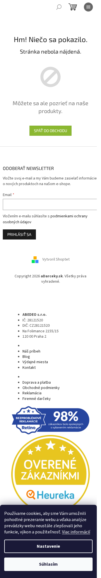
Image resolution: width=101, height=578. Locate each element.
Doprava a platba (36, 382)
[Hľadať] (59, 7)
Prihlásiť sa (19, 234)
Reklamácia (32, 393)
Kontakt (29, 367)
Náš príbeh (31, 351)
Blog (26, 357)
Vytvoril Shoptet (56, 259)
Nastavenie (48, 546)
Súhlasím (48, 564)
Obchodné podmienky (41, 388)
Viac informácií (76, 532)
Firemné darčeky (36, 399)
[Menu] (88, 7)
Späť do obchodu (50, 130)
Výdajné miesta (35, 362)
